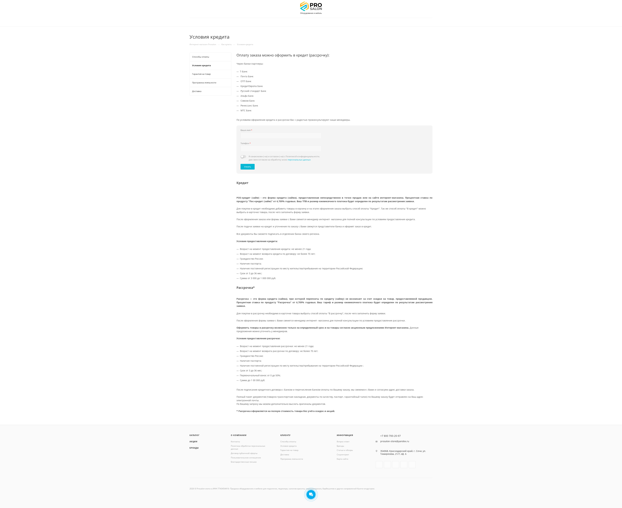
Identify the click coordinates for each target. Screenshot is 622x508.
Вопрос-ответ (343, 441)
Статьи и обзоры (345, 450)
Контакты (235, 441)
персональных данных (299, 159)
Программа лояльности (291, 459)
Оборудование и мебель (311, 13)
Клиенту (285, 435)
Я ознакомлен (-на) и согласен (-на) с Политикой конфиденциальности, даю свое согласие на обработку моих (284, 158)
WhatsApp (412, 464)
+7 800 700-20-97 (390, 436)
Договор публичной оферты (244, 453)
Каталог (195, 435)
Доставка (284, 454)
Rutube (395, 464)
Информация (345, 435)
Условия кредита (288, 446)
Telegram (387, 464)
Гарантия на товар (289, 450)
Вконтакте (379, 464)
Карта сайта (342, 459)
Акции (193, 441)
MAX (403, 464)
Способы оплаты (288, 441)
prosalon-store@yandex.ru (394, 441)
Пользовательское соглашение (246, 457)
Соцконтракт (343, 454)
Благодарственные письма (244, 461)
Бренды (194, 448)
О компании (238, 435)
